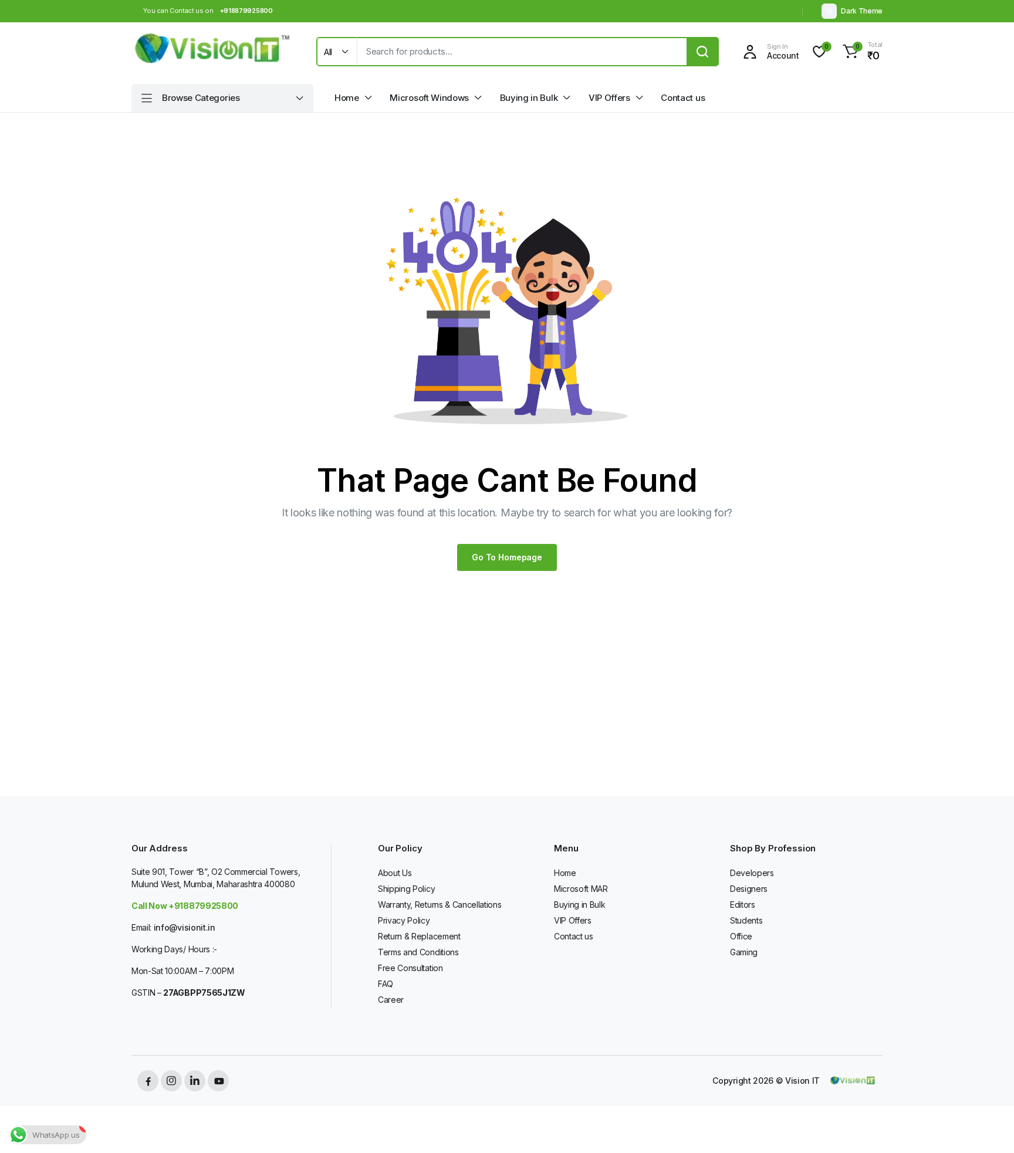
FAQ (385, 984)
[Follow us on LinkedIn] (194, 1080)
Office (741, 936)
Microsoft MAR (581, 889)
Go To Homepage (507, 557)
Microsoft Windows (429, 97)
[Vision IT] (212, 51)
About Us (394, 873)
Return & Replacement (419, 936)
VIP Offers (609, 97)
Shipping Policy (406, 889)
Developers (752, 873)
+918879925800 (246, 10)
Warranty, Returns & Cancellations (439, 904)
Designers (749, 889)
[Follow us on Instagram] (171, 1080)
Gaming (744, 952)
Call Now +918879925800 (184, 906)
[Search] (702, 52)
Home (346, 97)
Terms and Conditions (418, 952)
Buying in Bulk (529, 97)
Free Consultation (410, 968)
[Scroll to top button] (987, 1126)
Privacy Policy (404, 920)
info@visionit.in (184, 927)
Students (746, 920)
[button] (861, 51)
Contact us (683, 97)
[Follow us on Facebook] (147, 1080)
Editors (742, 904)
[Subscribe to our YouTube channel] (218, 1080)
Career (391, 1000)
